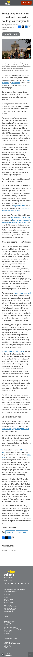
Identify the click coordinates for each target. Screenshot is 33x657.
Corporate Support (9, 626)
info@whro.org (14, 591)
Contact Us (7, 633)
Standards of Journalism (10, 627)
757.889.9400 (7, 591)
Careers (6, 624)
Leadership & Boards (9, 621)
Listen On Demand (9, 602)
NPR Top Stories (22, 532)
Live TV (6, 598)
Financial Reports (8, 623)
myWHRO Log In (8, 611)
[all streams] (30, 654)
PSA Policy (7, 648)
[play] (3, 655)
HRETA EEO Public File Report (12, 643)
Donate (27, 3)
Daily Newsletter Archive (10, 608)
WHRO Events (7, 605)
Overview (6, 620)
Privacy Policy (7, 645)
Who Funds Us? (8, 632)
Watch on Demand (9, 599)
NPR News (10, 532)
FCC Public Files (8, 642)
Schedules (6, 604)
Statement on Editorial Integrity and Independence (13, 629)
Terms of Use (7, 646)
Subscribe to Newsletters (10, 607)
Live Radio (6, 601)
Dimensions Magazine (9, 609)
